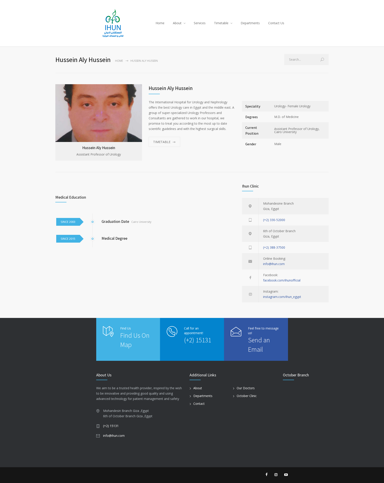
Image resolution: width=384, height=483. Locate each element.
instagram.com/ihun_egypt (282, 297)
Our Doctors (246, 388)
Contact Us (276, 23)
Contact (199, 403)
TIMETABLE (161, 142)
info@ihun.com (274, 264)
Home (160, 23)
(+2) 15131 (197, 340)
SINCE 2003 (68, 222)
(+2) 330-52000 (274, 220)
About (177, 23)
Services (200, 23)
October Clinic (247, 396)
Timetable (221, 23)
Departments (250, 23)
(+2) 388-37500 (274, 247)
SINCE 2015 (68, 239)
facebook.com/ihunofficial (281, 280)
